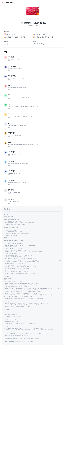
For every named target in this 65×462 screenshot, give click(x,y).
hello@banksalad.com (19, 341)
